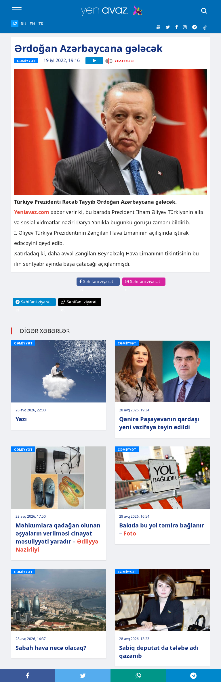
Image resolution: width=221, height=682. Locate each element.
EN (32, 23)
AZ (14, 23)
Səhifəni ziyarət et (96, 285)
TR (41, 23)
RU (23, 23)
